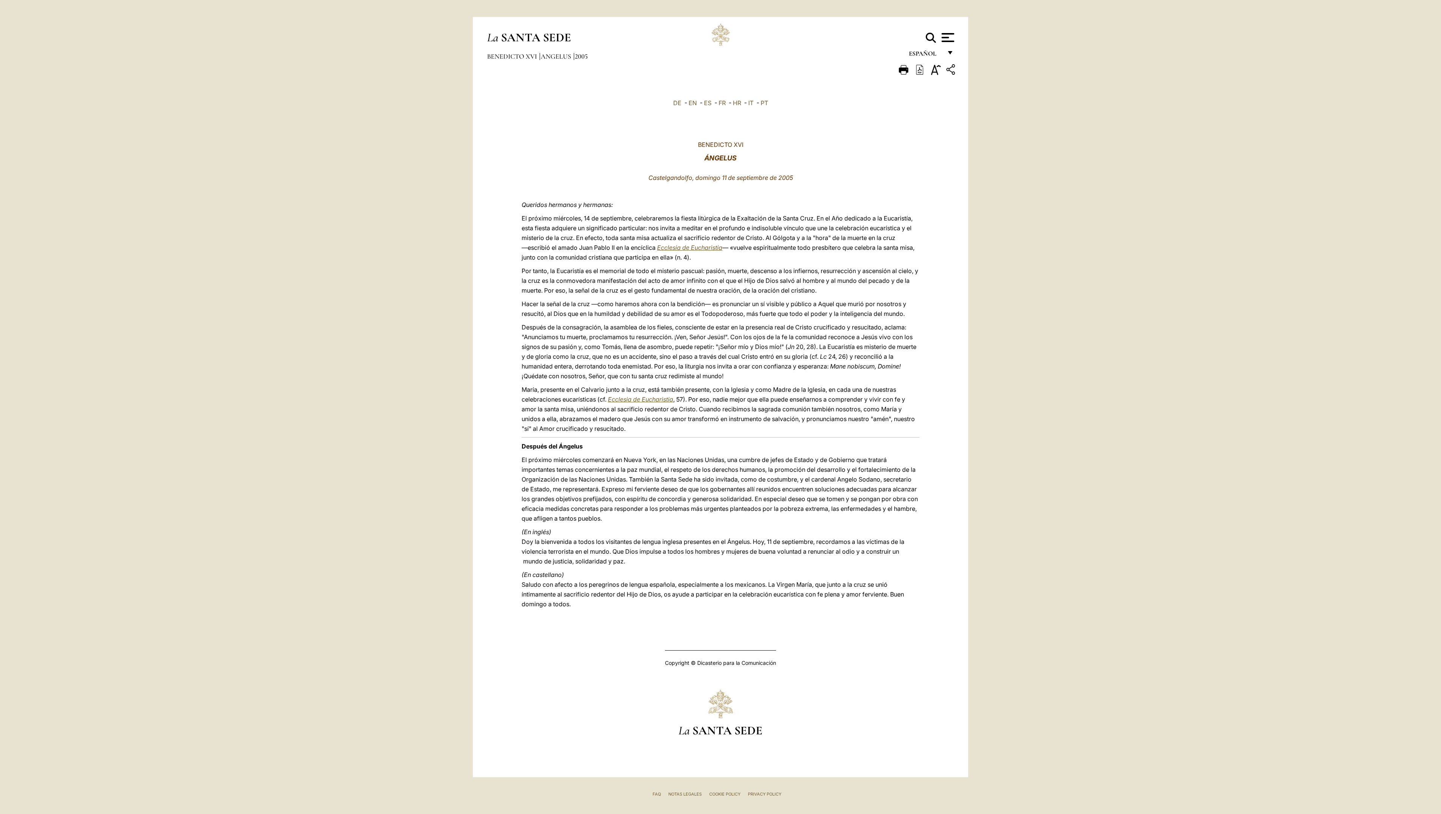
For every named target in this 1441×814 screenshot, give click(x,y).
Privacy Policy (764, 794)
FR (722, 103)
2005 (581, 56)
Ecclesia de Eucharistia (689, 247)
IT (751, 103)
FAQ (657, 794)
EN (693, 103)
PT (764, 103)
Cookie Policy (724, 794)
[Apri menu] (947, 37)
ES (707, 103)
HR (737, 103)
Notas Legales (685, 794)
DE (677, 103)
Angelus (557, 56)
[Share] (951, 70)
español (925, 55)
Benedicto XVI (512, 56)
